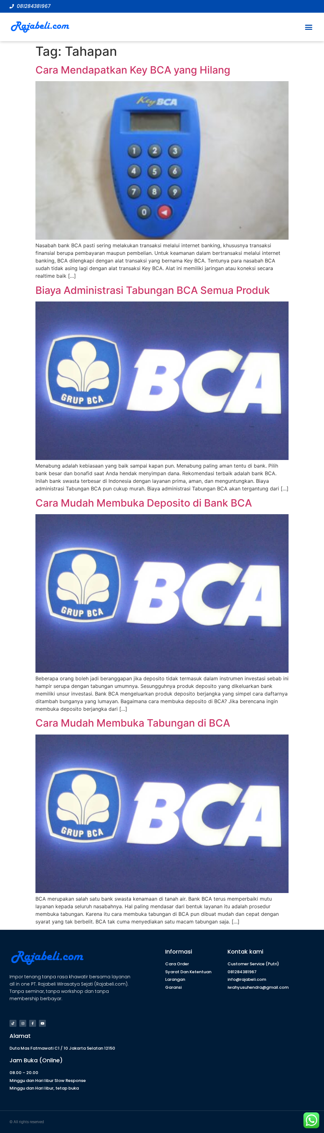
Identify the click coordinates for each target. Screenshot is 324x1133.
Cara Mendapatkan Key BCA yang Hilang (132, 70)
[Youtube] (42, 1023)
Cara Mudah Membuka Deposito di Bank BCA (143, 503)
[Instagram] (22, 1023)
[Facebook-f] (32, 1023)
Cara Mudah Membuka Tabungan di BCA (132, 723)
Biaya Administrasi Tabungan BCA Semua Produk (152, 290)
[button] (308, 27)
